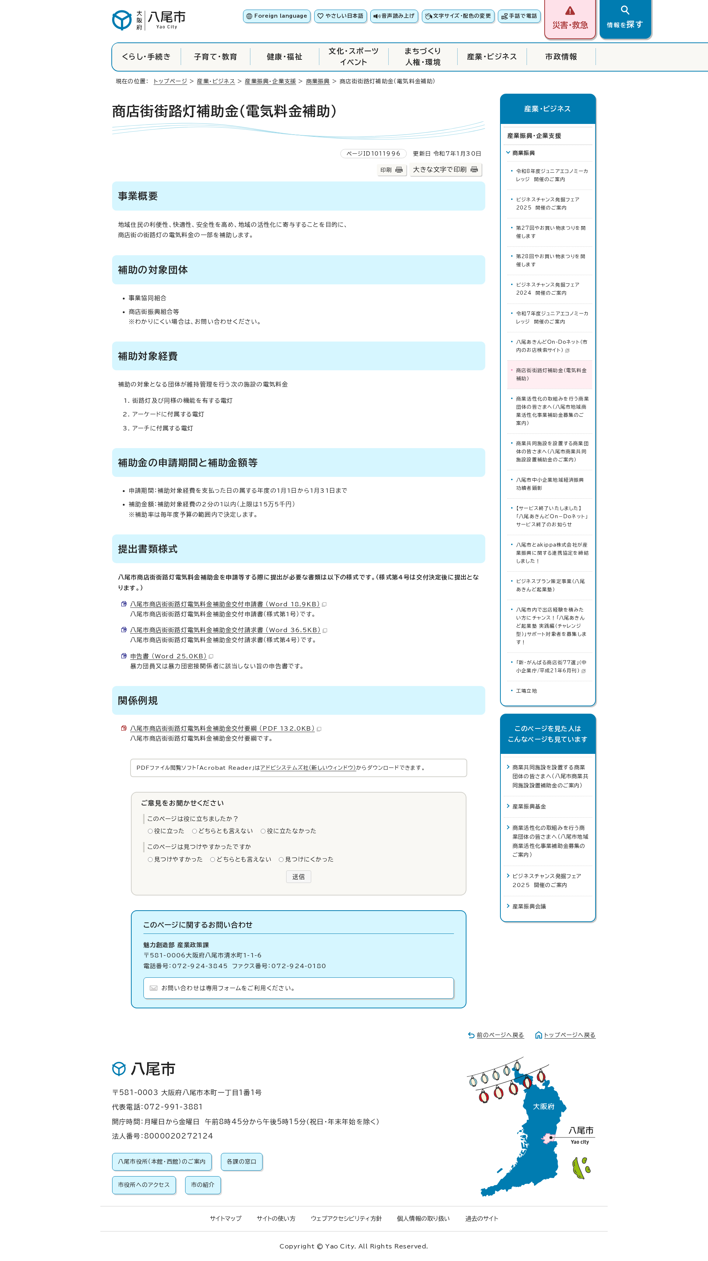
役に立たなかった (292, 831)
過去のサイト (481, 1219)
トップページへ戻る (570, 1035)
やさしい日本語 (345, 15)
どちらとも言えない (226, 831)
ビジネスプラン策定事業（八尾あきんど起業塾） (550, 585)
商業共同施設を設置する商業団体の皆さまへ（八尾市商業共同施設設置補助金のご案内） (552, 451)
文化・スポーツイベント (354, 57)
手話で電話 (523, 15)
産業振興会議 (529, 906)
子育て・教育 (216, 56)
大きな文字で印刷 (440, 169)
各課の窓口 (242, 1161)
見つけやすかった (179, 859)
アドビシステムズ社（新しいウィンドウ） (308, 767)
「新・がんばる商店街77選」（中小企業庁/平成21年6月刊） (551, 666)
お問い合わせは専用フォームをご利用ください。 (228, 988)
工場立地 (526, 691)
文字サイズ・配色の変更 (462, 15)
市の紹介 (203, 1185)
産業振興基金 (529, 806)
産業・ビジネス (492, 56)
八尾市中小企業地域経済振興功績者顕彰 (550, 484)
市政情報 (561, 56)
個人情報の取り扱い (423, 1219)
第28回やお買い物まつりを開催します (551, 260)
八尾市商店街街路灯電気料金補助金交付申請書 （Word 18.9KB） (225, 604)
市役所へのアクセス (144, 1185)
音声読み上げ (398, 15)
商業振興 (318, 81)
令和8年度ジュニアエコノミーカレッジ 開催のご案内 (552, 175)
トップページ (170, 81)
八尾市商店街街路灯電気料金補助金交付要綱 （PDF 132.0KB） (222, 728)
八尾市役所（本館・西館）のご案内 (162, 1161)
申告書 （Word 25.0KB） (168, 656)
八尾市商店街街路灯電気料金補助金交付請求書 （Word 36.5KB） (225, 630)
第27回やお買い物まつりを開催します (551, 232)
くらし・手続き (146, 56)
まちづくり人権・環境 (423, 57)
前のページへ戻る (500, 1035)
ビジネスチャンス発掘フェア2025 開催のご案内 (548, 203)
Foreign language (280, 15)
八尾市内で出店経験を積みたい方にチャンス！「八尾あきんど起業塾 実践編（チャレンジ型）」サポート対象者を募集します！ (551, 626)
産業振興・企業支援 (270, 81)
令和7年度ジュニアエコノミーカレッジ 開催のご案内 (552, 317)
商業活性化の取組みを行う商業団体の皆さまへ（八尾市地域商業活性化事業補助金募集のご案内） (552, 411)
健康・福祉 (285, 56)
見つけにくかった (309, 859)
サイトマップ (226, 1219)
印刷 (386, 170)
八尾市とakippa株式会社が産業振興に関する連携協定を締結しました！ (552, 553)
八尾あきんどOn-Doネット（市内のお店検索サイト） (552, 346)
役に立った (169, 831)
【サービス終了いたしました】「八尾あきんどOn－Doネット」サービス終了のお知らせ (552, 516)
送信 (298, 877)
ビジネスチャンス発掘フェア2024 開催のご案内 (548, 289)
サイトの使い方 (276, 1219)
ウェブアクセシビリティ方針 (346, 1219)
